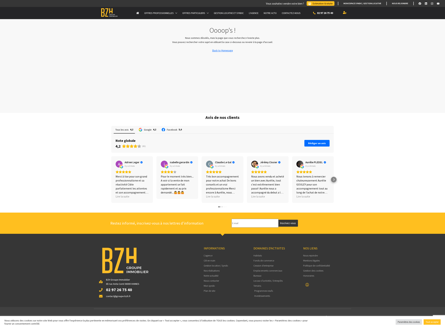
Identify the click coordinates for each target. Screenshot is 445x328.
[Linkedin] (425, 3)
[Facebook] (419, 3)
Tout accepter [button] (432, 322)
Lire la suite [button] (122, 196)
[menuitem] (307, 285)
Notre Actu (270, 13)
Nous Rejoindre (400, 3)
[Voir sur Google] (119, 164)
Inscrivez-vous (288, 223)
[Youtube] (438, 3)
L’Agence (253, 13)
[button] (111, 179)
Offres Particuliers (193, 13)
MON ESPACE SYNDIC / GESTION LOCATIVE (362, 3)
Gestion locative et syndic (229, 13)
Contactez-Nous (291, 13)
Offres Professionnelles (159, 13)
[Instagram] (432, 3)
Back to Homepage (222, 50)
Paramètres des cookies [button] (409, 322)
